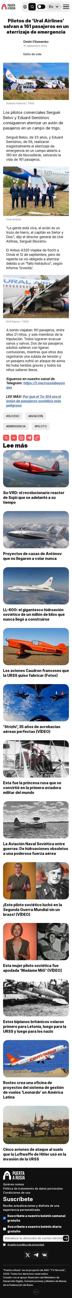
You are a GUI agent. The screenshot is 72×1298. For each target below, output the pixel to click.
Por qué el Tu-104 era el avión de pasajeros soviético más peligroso (33, 401)
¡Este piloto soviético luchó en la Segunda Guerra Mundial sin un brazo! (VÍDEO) (32, 910)
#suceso (12, 416)
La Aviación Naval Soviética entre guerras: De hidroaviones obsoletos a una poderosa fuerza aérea (35, 849)
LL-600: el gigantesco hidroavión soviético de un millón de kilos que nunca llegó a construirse (34, 615)
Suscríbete (18, 1199)
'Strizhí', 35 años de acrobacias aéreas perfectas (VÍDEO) (31, 729)
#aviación (35, 416)
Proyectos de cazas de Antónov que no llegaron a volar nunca (32, 556)
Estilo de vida (32, 54)
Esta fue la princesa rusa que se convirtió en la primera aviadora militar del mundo (32, 788)
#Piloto (41, 426)
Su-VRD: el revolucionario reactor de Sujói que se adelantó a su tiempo (33, 497)
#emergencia (16, 426)
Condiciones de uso (16, 1192)
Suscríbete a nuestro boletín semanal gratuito (36, 1218)
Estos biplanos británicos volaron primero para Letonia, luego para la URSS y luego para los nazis (34, 1026)
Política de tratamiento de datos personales (33, 1188)
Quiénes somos (13, 1184)
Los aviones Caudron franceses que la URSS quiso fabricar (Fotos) (36, 673)
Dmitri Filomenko (36, 42)
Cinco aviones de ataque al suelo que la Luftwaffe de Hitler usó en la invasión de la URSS (34, 1154)
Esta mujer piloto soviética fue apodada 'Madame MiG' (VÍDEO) (32, 968)
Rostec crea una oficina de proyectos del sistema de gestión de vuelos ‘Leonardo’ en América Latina (33, 1089)
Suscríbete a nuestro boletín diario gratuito (34, 1229)
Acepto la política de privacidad (25, 1244)
